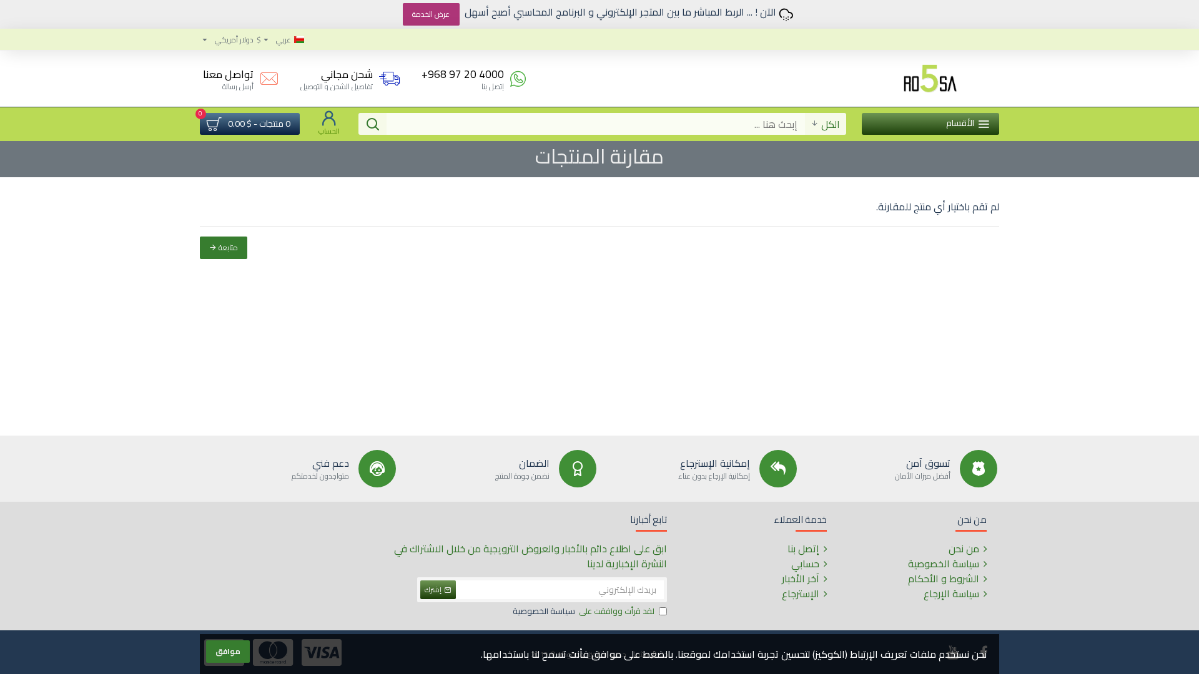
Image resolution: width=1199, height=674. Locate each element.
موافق (227, 651)
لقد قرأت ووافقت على (583, 611)
